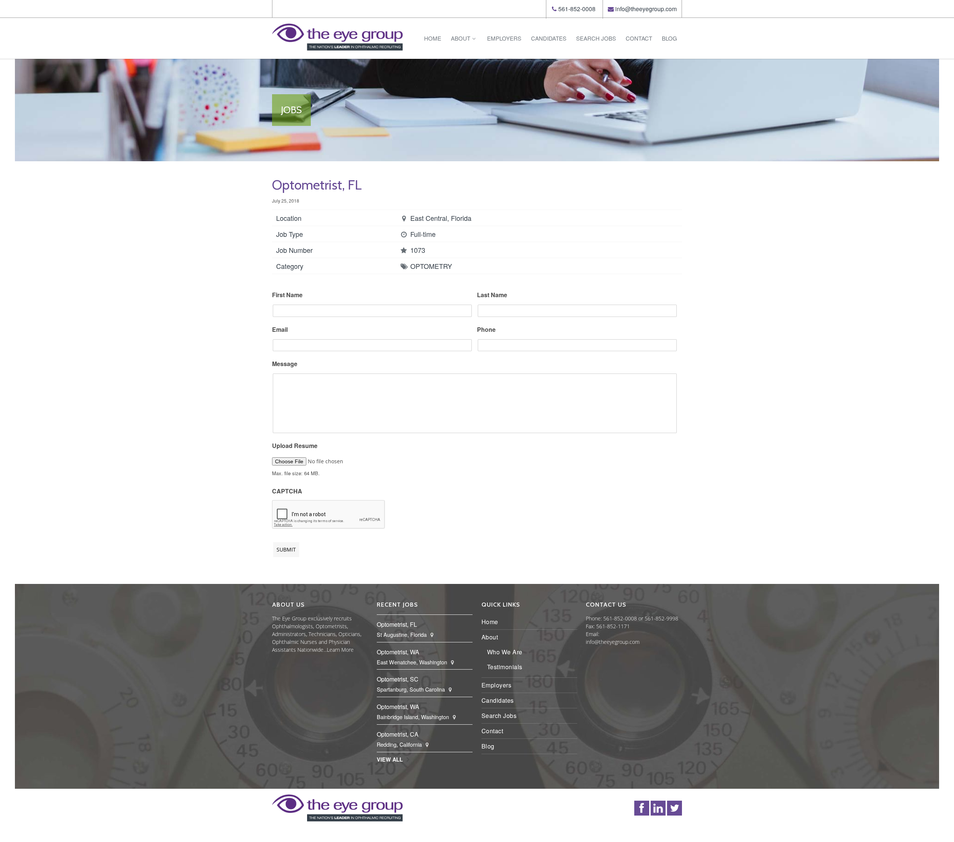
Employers (504, 38)
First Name (287, 295)
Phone (486, 330)
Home (432, 38)
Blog (669, 38)
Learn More (340, 649)
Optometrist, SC (397, 679)
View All (390, 759)
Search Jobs (596, 38)
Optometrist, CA (397, 734)
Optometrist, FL (397, 624)
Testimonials (504, 667)
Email (280, 330)
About (460, 38)
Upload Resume (295, 446)
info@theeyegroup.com (646, 8)
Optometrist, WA (398, 652)
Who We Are (504, 652)
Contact (639, 38)
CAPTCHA (287, 491)
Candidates (548, 38)
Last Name (492, 295)
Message (284, 364)
